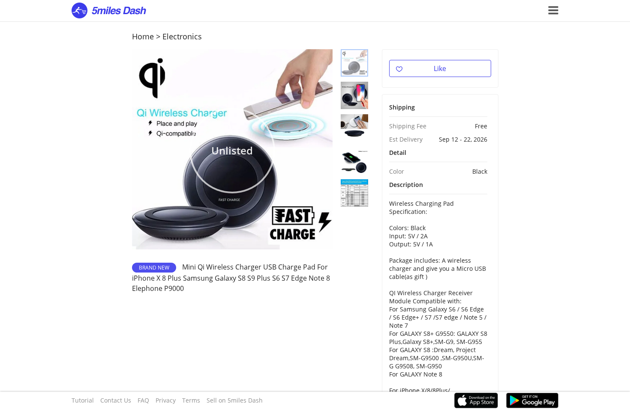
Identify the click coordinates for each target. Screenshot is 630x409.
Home (143, 36)
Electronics (182, 36)
